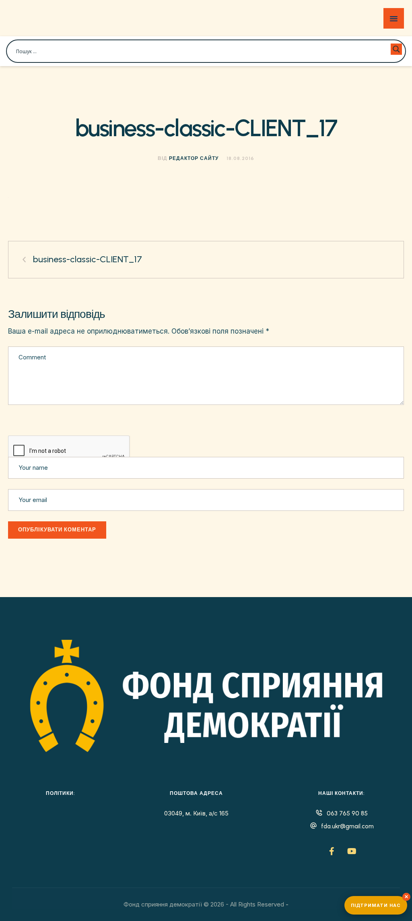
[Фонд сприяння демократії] (59, 18)
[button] (389, 886)
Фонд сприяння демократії (163, 904)
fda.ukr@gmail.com (347, 826)
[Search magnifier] (396, 49)
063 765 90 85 (347, 813)
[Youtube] (352, 851)
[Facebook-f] (332, 851)
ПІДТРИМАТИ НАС (376, 905)
